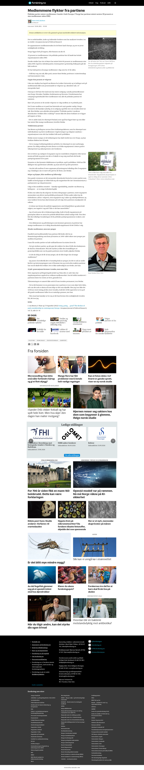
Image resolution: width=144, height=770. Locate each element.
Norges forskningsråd (67, 738)
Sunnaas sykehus (96, 725)
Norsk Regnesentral (66, 747)
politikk (32, 340)
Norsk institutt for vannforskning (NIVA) (72, 756)
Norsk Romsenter (66, 749)
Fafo (32, 709)
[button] (31, 441)
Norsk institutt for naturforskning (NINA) (72, 754)
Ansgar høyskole (35, 695)
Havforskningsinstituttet (37, 725)
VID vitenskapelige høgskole (99, 757)
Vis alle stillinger (72, 455)
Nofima (63, 726)
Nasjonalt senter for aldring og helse (71, 715)
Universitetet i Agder (96, 736)
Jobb (109, 3)
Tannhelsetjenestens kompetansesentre (102, 729)
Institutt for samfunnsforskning (39, 739)
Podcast (103, 3)
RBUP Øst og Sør (95, 700)
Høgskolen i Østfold (36, 729)
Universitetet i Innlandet (97, 741)
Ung (96, 3)
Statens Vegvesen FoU (97, 720)
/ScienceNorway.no (98, 652)
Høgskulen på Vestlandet (37, 734)
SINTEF (93, 709)
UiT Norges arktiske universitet (99, 734)
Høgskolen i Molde (36, 727)
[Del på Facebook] (29, 344)
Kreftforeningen (35, 743)
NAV (32, 752)
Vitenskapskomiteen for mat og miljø (101, 760)
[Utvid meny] (115, 3)
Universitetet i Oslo (96, 743)
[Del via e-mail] (38, 344)
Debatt (91, 3)
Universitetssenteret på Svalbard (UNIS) (102, 750)
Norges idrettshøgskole (67, 742)
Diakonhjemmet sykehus (37, 702)
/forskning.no (96, 645)
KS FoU (33, 741)
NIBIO (32, 755)
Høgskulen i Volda (36, 732)
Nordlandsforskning (66, 731)
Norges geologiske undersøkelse (70, 740)
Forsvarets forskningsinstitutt (39, 715)
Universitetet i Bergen (97, 739)
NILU (32, 761)
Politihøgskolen (95, 695)
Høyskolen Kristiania (36, 736)
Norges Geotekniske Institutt (69, 733)
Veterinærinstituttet (96, 755)
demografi (41, 340)
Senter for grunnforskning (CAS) (100, 711)
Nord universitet (65, 728)
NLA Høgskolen (65, 695)
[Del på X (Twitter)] (32, 344)
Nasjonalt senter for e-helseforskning (71, 717)
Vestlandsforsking (96, 753)
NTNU (62, 706)
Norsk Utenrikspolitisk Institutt (69, 752)
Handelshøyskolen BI (36, 722)
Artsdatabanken (35, 700)
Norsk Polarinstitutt (66, 745)
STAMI (93, 718)
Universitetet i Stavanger (98, 746)
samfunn (63, 340)
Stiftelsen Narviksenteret (98, 722)
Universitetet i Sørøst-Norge (98, 748)
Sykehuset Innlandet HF (97, 727)
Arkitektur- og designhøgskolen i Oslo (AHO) (43, 697)
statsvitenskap (52, 340)
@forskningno (97, 641)
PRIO (92, 697)
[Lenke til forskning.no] (56, 2)
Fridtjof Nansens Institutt (37, 720)
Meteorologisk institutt (37, 750)
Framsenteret (34, 718)
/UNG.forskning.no (98, 648)
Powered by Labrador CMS (72, 767)
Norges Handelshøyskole (68, 735)
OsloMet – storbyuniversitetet (69, 759)
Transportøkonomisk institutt (99, 732)
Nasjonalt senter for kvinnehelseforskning (72, 719)
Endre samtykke (37, 685)
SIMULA (93, 706)
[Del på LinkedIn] (35, 344)
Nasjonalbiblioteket (66, 708)
